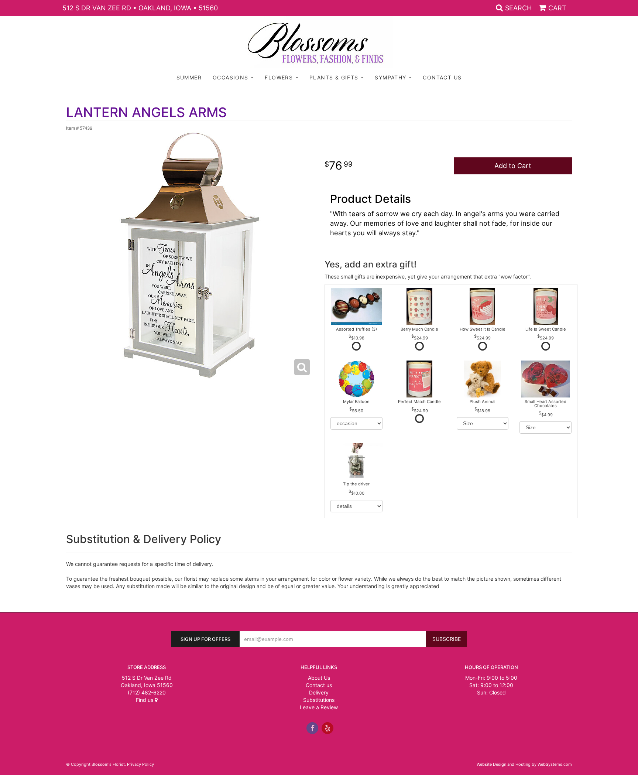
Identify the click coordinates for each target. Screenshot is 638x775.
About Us (319, 678)
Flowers (279, 77)
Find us (145, 700)
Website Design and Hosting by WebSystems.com (524, 764)
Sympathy (390, 77)
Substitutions (319, 700)
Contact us (319, 685)
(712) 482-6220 (147, 692)
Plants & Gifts (334, 77)
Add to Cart (512, 166)
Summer (189, 77)
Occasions (230, 77)
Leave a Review (319, 707)
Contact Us (442, 77)
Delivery (319, 692)
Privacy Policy (140, 764)
